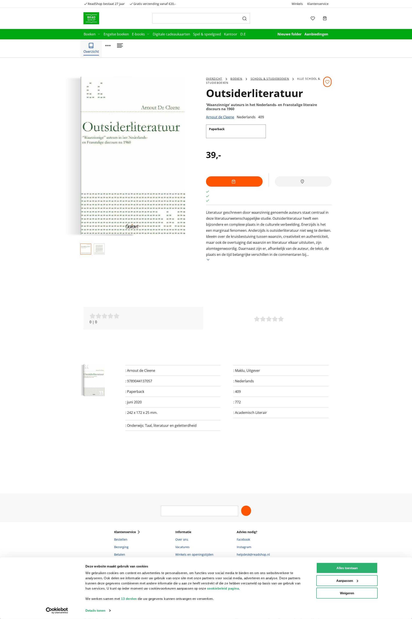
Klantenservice (318, 4)
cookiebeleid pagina (223, 588)
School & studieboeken (270, 79)
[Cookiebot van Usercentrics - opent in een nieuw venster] (57, 610)
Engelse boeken (116, 34)
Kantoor (230, 34)
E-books (138, 34)
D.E (243, 34)
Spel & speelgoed (207, 34)
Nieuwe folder (289, 34)
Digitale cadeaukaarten (171, 34)
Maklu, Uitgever (247, 370)
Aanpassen (344, 580)
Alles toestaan (347, 568)
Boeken (90, 34)
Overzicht (214, 79)
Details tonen (95, 610)
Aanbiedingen (316, 34)
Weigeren (347, 593)
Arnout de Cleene (220, 117)
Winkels (297, 4)
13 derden (129, 599)
